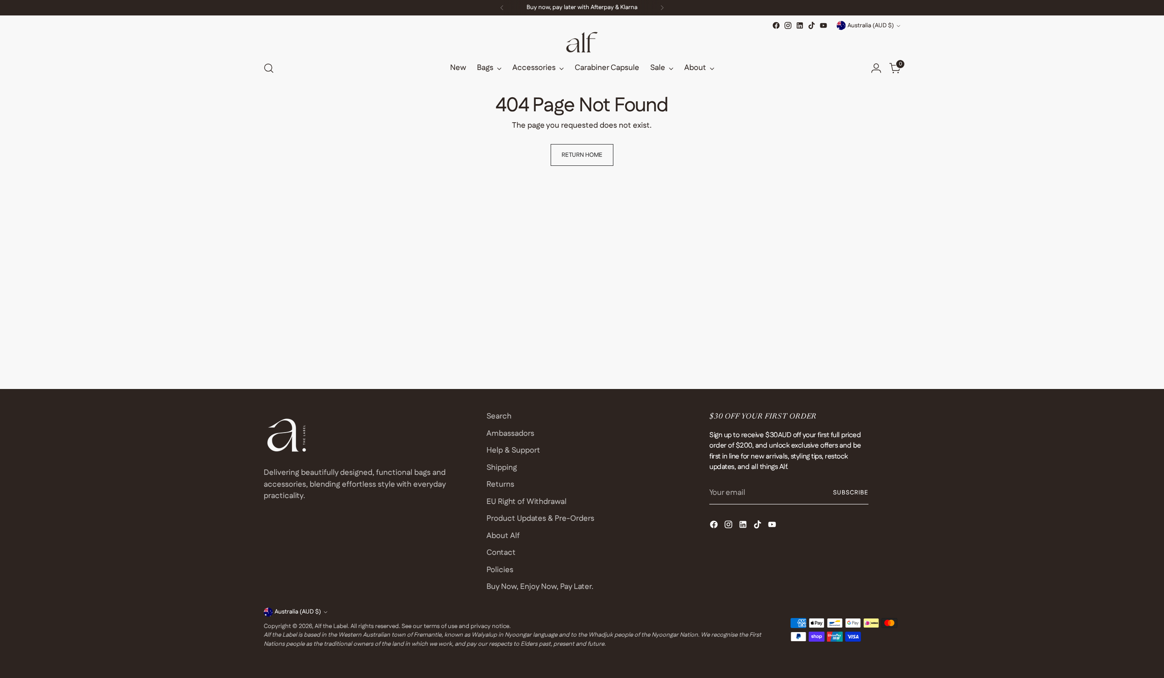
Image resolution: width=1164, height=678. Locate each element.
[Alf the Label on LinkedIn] (800, 25)
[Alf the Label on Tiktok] (812, 25)
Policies (500, 569)
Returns (500, 484)
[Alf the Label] (582, 42)
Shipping (502, 467)
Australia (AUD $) (871, 25)
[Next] (662, 7)
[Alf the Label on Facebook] (776, 25)
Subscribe (850, 493)
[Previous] (502, 7)
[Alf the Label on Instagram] (788, 25)
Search (499, 416)
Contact (501, 552)
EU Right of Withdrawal (527, 501)
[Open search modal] (269, 68)
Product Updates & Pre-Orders (540, 518)
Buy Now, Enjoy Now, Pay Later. (540, 586)
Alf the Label (331, 626)
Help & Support (513, 450)
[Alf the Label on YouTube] (823, 25)
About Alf (503, 535)
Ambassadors (510, 433)
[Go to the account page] (876, 68)
